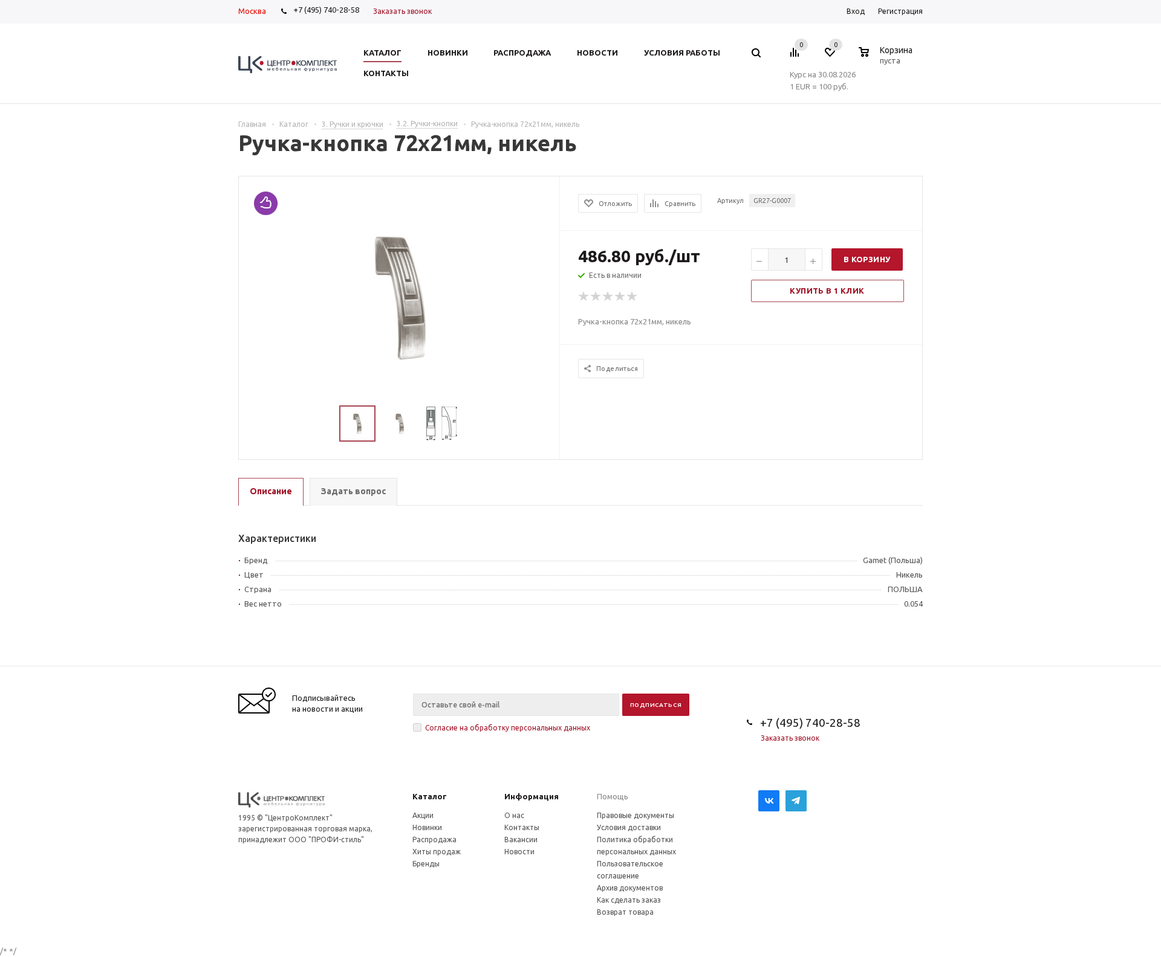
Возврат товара (625, 912)
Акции (423, 815)
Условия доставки (629, 827)
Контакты (521, 827)
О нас (514, 815)
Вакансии (521, 839)
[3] (608, 297)
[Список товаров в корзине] (887, 58)
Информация (531, 796)
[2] (596, 297)
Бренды (426, 864)
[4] (620, 297)
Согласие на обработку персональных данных (507, 728)
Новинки (427, 827)
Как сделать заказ (629, 900)
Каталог (429, 796)
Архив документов (630, 888)
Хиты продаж (436, 852)
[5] (632, 297)
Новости (519, 852)
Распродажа (434, 839)
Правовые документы (635, 815)
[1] (584, 297)
